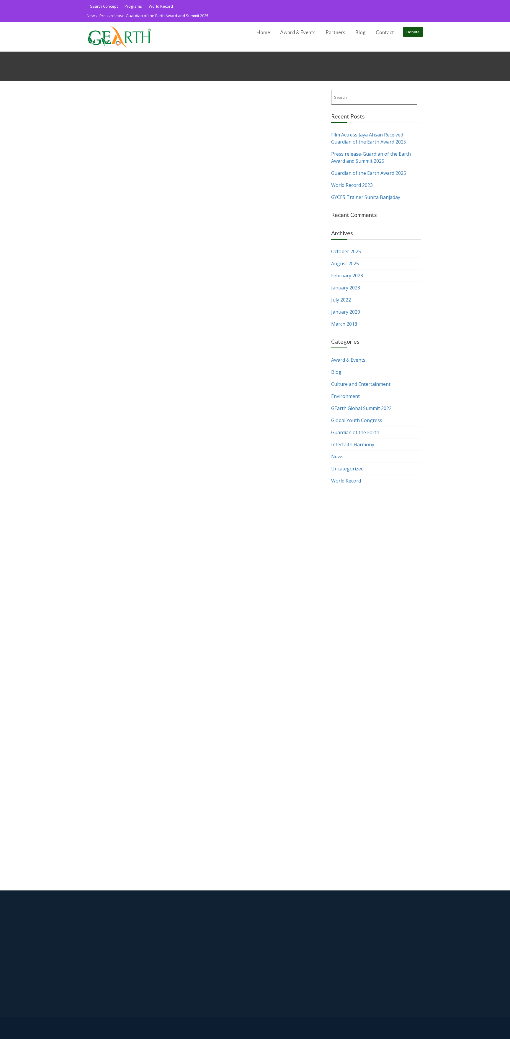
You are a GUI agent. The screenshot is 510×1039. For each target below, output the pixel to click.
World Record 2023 (352, 185)
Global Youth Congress (356, 420)
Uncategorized (347, 468)
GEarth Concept (104, 6)
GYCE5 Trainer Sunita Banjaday (365, 197)
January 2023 (345, 287)
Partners (335, 32)
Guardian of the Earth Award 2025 (368, 173)
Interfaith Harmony (352, 444)
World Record (161, 6)
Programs (133, 6)
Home (263, 32)
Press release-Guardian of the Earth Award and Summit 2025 (153, 15)
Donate (413, 31)
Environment (345, 396)
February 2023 (347, 275)
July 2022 (341, 300)
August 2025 (345, 263)
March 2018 (344, 324)
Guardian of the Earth (355, 432)
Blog (360, 32)
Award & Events (298, 32)
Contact (385, 32)
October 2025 (346, 251)
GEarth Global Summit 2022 (361, 408)
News (337, 456)
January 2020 (345, 312)
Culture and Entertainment (360, 384)
